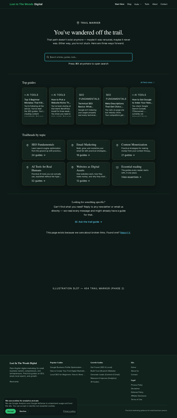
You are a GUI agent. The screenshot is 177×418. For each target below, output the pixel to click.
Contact (164, 4)
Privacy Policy (137, 385)
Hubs (136, 4)
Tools (147, 4)
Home (133, 367)
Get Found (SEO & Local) (101, 367)
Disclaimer (135, 388)
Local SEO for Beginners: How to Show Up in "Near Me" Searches (68, 374)
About (154, 4)
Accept (10, 411)
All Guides (95, 382)
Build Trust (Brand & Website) (103, 371)
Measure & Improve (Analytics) (103, 378)
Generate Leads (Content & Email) (105, 374)
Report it (125, 232)
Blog (129, 4)
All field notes (146, 82)
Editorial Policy (137, 392)
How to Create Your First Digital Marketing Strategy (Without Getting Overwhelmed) (68, 371)
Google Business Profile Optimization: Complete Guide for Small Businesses (66, 367)
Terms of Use (136, 399)
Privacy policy (69, 411)
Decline (23, 411)
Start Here (119, 4)
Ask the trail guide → (90, 221)
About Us (135, 371)
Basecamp (14, 381)
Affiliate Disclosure (139, 396)
